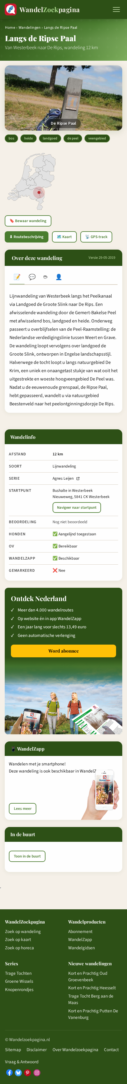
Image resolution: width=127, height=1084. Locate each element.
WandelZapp (80, 939)
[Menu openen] (116, 9)
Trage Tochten (18, 973)
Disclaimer (37, 1049)
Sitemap (13, 1049)
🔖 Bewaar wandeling (27, 221)
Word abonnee (63, 651)
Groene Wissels (19, 981)
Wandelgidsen (81, 948)
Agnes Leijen (63, 478)
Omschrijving (17, 278)
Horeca (45, 278)
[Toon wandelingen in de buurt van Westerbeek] (39, 192)
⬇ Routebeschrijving (26, 237)
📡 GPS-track (96, 237)
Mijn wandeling (58, 278)
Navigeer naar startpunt (77, 507)
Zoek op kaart (18, 939)
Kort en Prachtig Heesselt (92, 988)
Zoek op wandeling (23, 931)
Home (10, 27)
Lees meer (23, 808)
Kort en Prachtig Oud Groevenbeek (87, 976)
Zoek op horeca (19, 948)
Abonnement (80, 931)
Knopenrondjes (19, 989)
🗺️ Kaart (64, 237)
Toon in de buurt (27, 856)
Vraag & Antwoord (21, 1062)
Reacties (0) (32, 278)
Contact (111, 1049)
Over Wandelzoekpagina (75, 1049)
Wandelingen (30, 27)
